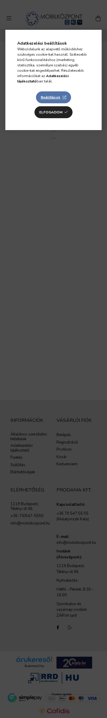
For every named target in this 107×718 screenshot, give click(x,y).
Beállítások (50, 97)
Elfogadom (50, 112)
